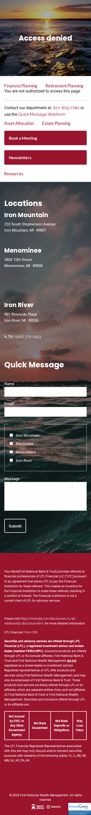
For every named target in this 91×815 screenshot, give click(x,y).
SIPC (39, 651)
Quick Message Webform (41, 114)
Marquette (24, 444)
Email (27, 404)
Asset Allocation (19, 123)
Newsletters (20, 157)
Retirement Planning (64, 85)
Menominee (26, 452)
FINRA (30, 651)
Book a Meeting (23, 138)
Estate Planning (56, 123)
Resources (13, 173)
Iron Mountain (27, 435)
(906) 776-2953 (27, 336)
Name (9, 384)
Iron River (24, 460)
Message (12, 479)
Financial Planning (20, 85)
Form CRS (30, 632)
